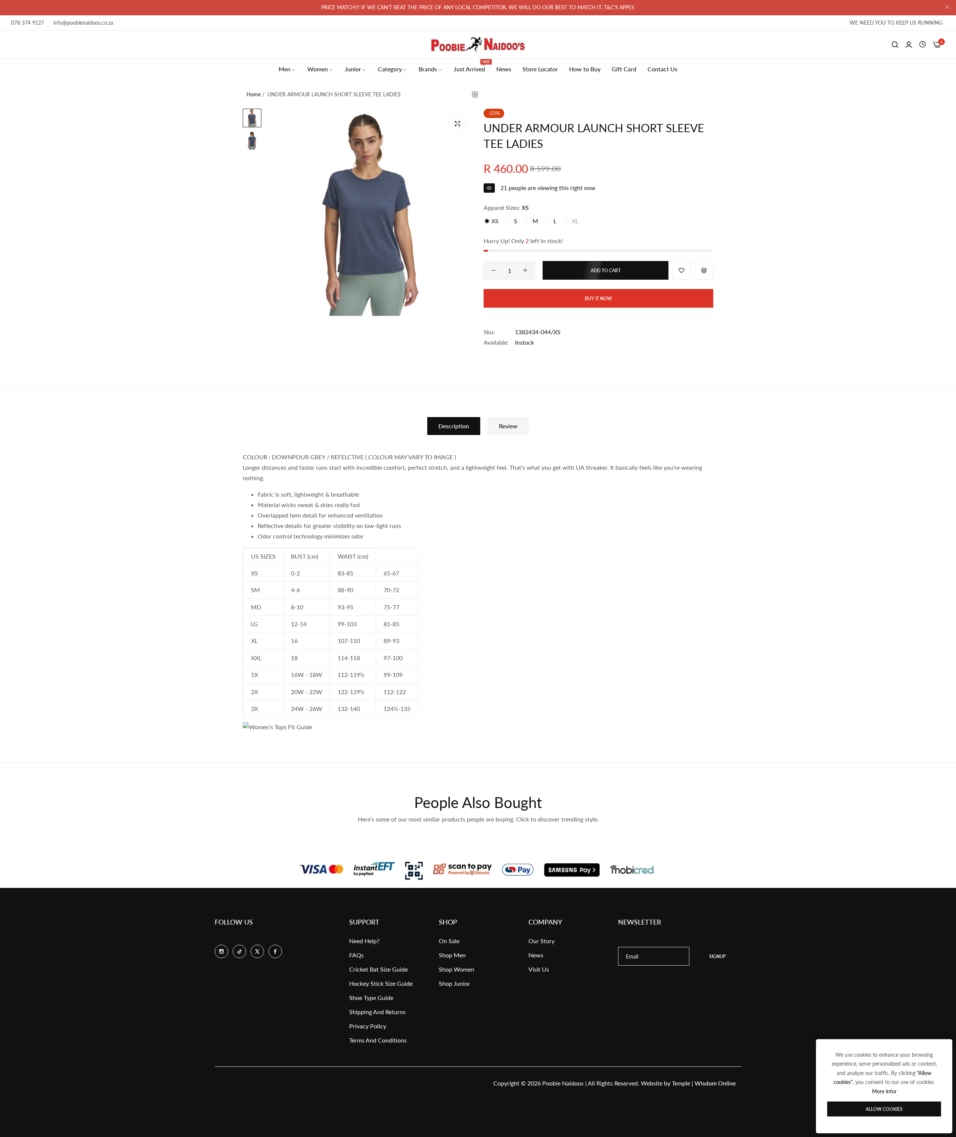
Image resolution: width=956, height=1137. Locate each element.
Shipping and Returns (377, 1011)
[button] (681, 270)
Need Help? (364, 940)
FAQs (356, 955)
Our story (541, 940)
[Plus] (525, 270)
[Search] (895, 44)
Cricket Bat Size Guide (378, 969)
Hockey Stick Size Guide (381, 983)
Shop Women (456, 969)
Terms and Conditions (378, 1040)
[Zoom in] (457, 123)
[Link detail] (221, 951)
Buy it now (598, 298)
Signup (717, 956)
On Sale (449, 940)
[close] (947, 8)
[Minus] (493, 270)
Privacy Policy (367, 1025)
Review (508, 425)
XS (494, 220)
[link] (287, 69)
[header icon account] (909, 44)
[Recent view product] (922, 44)
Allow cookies (884, 1109)
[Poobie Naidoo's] (478, 44)
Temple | (704, 1083)
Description (453, 425)
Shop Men (452, 955)
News (535, 955)
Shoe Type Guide (371, 997)
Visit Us (538, 969)
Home (253, 94)
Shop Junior (454, 983)
